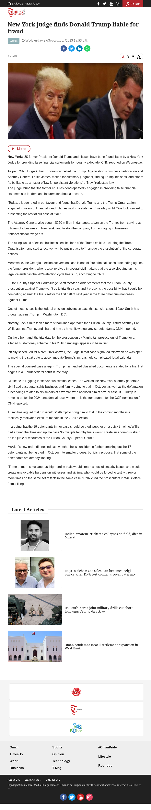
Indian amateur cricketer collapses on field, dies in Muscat (103, 536)
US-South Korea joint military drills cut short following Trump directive (99, 610)
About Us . (14, 779)
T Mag (56, 768)
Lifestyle (104, 756)
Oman (14, 747)
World (13, 41)
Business (17, 768)
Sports (57, 747)
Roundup (105, 765)
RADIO (135, 4)
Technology (61, 761)
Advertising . (33, 779)
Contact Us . (53, 779)
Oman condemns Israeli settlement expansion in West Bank (101, 647)
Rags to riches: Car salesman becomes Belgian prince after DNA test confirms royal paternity (100, 572)
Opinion (58, 754)
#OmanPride (107, 747)
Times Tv (16, 754)
